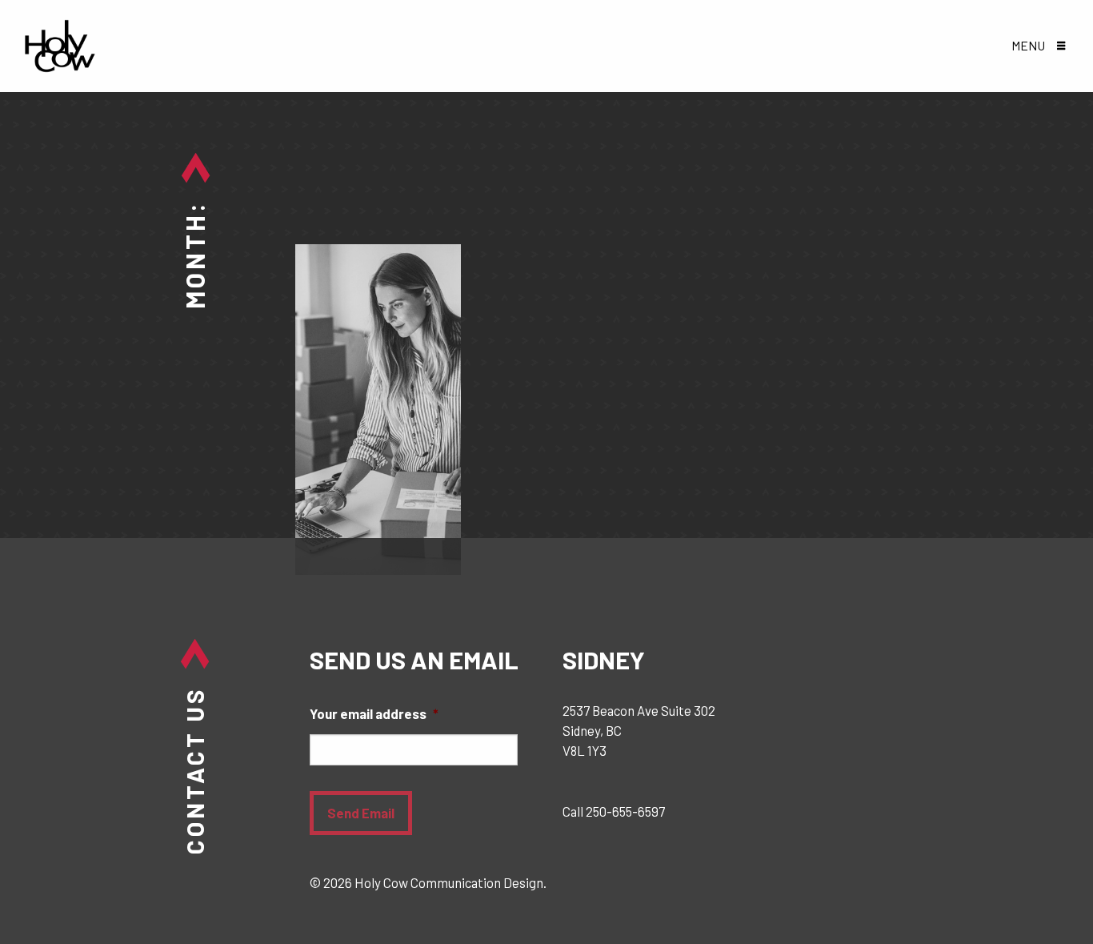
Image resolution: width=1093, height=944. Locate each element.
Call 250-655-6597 (614, 811)
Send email (360, 813)
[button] (1038, 46)
